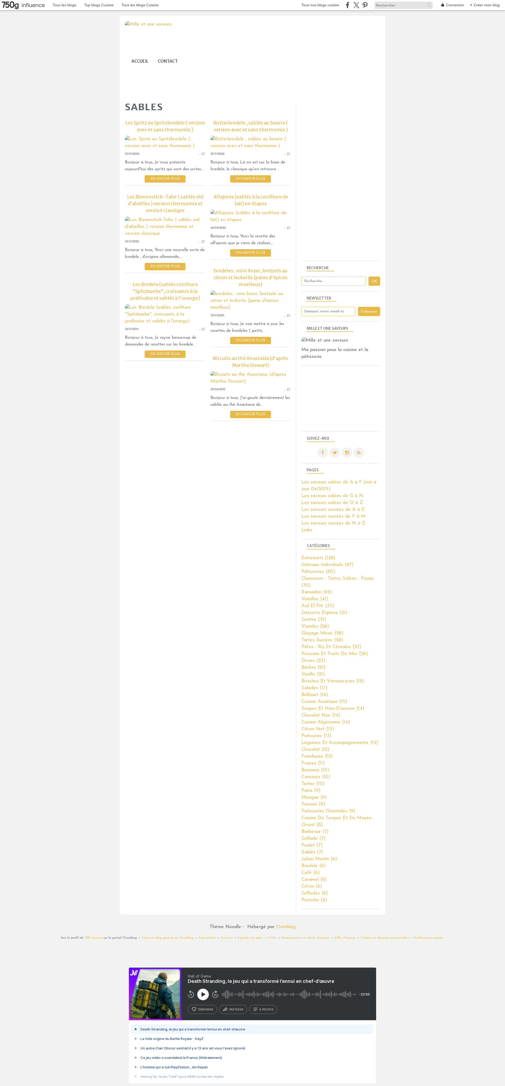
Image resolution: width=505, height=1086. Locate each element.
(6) (319, 859)
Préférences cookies (428, 937)
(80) (318, 571)
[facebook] (347, 5)
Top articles (207, 937)
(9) (310, 790)
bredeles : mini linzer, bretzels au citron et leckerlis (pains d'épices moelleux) (250, 277)
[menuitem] (140, 61)
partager (236, 1009)
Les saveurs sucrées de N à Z (333, 523)
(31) (324, 612)
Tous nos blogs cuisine (320, 5)
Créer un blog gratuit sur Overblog (168, 937)
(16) (314, 695)
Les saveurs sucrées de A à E (333, 509)
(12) (339, 742)
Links (306, 530)
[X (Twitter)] (356, 5)
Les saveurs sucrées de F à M (333, 516)
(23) (313, 660)
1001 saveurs (93, 937)
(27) (331, 647)
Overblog (286, 927)
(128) (318, 558)
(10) (315, 770)
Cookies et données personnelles (385, 937)
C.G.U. (272, 937)
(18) (332, 681)
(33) (317, 606)
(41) (314, 599)
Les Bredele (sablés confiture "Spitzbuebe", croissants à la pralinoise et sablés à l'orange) (165, 291)
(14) (332, 708)
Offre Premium (345, 937)
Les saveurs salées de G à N (332, 496)
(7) (315, 831)
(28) (315, 626)
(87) (327, 565)
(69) (316, 592)
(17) (314, 688)
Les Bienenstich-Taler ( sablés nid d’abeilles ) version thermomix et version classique (165, 203)
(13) (317, 729)
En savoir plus (165, 179)
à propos (266, 1009)
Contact (168, 61)
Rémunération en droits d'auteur (305, 937)
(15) (324, 701)
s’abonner (205, 1009)
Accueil (140, 61)
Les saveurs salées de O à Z (332, 503)
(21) (313, 667)
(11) (313, 763)
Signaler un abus (250, 937)
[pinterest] (365, 5)
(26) (334, 654)
